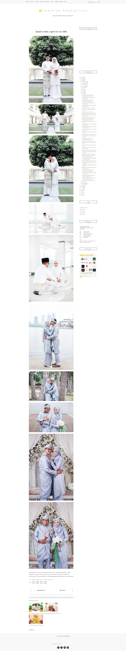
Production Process (83, 207)
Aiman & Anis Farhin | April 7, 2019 (88, 117)
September (84, 86)
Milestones (37, 1)
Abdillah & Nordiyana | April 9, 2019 (89, 113)
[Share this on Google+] (41, 582)
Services (32, 1)
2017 (82, 187)
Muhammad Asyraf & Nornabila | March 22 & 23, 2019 (88, 176)
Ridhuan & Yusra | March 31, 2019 (88, 141)
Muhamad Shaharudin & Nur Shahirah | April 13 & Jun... (87, 101)
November (84, 83)
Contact (52, 1)
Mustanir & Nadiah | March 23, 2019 (89, 160)
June (83, 90)
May (83, 92)
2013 (82, 192)
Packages (47, 1)
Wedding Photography (48, 579)
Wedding (33, 579)
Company (27, 1)
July (83, 89)
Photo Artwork (82, 209)
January (83, 184)
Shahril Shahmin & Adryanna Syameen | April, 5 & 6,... (87, 139)
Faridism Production (68, 643)
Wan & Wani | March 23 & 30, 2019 (88, 180)
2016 (82, 189)
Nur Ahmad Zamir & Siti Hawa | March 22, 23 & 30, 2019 (88, 170)
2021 (82, 77)
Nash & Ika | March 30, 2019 (87, 112)
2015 (82, 190)
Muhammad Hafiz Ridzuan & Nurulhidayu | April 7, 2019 (87, 119)
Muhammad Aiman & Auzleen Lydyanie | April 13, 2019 (88, 95)
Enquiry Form (82, 214)
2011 (82, 193)
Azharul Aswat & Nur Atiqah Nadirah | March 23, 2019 (89, 159)
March (83, 181)
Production (42, 1)
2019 (82, 80)
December (84, 81)
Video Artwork (82, 211)
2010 (82, 195)
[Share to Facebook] (34, 582)
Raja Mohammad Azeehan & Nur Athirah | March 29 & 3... (88, 156)
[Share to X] (37, 582)
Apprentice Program (59, 1)
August (83, 87)
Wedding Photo (39, 579)
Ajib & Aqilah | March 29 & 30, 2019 (88, 154)
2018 (82, 186)
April (83, 93)
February (84, 183)
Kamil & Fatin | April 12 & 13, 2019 (88, 108)
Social (65, 1)
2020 (82, 78)
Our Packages (82, 212)
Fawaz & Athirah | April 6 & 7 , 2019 (88, 134)
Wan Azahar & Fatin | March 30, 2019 (89, 150)
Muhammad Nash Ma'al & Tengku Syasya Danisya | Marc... (88, 178)
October (84, 84)
